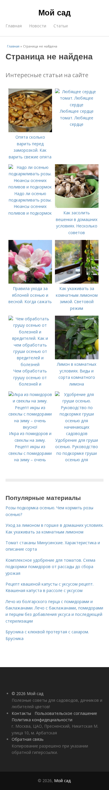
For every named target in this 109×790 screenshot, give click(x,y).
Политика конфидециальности (42, 719)
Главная (14, 26)
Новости (37, 26)
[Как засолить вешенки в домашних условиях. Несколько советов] (77, 206)
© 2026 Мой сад (27, 693)
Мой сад (54, 12)
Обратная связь (28, 739)
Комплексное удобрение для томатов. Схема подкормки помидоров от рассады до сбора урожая (50, 566)
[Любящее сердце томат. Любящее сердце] (77, 104)
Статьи (60, 26)
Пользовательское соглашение (66, 713)
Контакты (21, 713)
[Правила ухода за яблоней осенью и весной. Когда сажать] (30, 282)
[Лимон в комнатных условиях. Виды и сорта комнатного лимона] (77, 357)
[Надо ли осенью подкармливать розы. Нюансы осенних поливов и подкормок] (30, 187)
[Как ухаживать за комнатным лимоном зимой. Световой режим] (77, 282)
